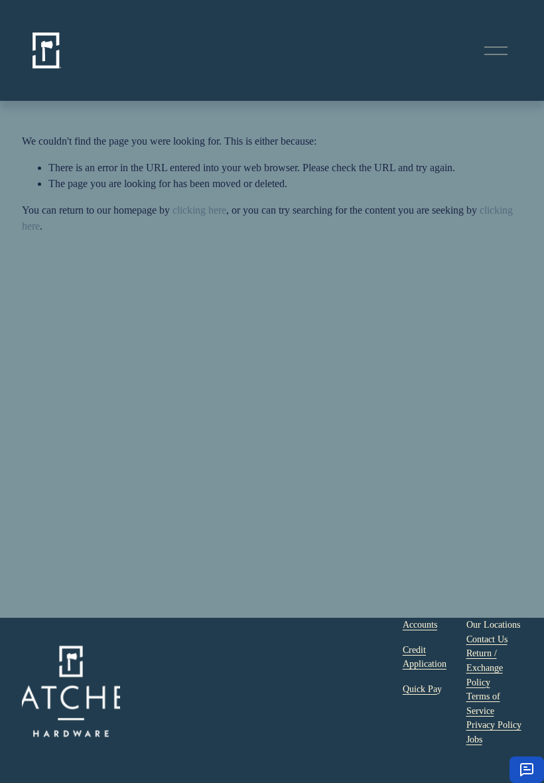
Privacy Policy (493, 724)
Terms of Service (483, 703)
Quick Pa (420, 688)
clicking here (199, 210)
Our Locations (493, 624)
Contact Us (487, 639)
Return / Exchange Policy (484, 667)
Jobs (474, 739)
